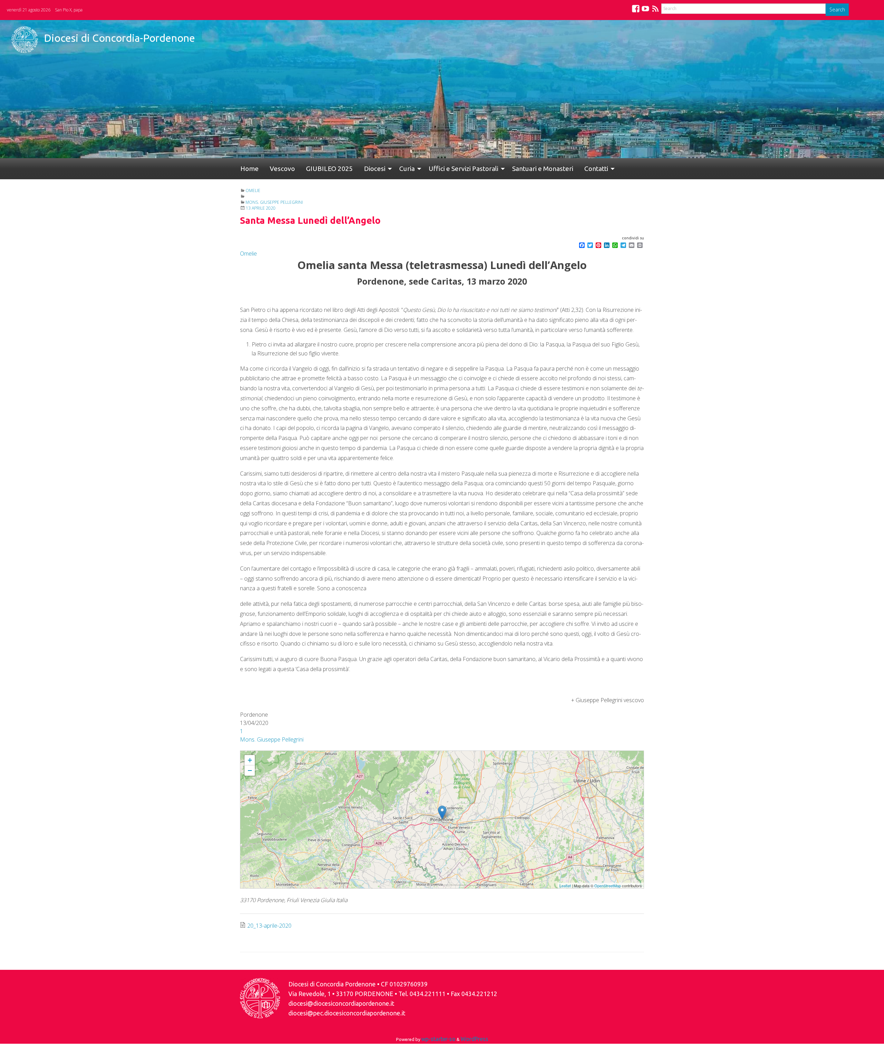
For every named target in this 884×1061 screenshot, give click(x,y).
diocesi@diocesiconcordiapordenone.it (341, 1003)
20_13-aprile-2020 (269, 925)
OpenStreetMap (607, 885)
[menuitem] (247, 168)
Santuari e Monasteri (515, 168)
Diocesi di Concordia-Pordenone (119, 38)
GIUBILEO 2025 (315, 168)
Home (247, 168)
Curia (385, 168)
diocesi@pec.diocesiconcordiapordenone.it (346, 1013)
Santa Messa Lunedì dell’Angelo (270, 754)
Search (837, 9)
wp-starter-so (438, 1039)
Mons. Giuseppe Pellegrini (274, 202)
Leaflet (565, 885)
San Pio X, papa (69, 10)
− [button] (250, 770)
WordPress (474, 1039)
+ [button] (250, 760)
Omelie (253, 190)
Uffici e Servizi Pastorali (438, 168)
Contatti (563, 168)
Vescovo (274, 168)
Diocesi (355, 168)
